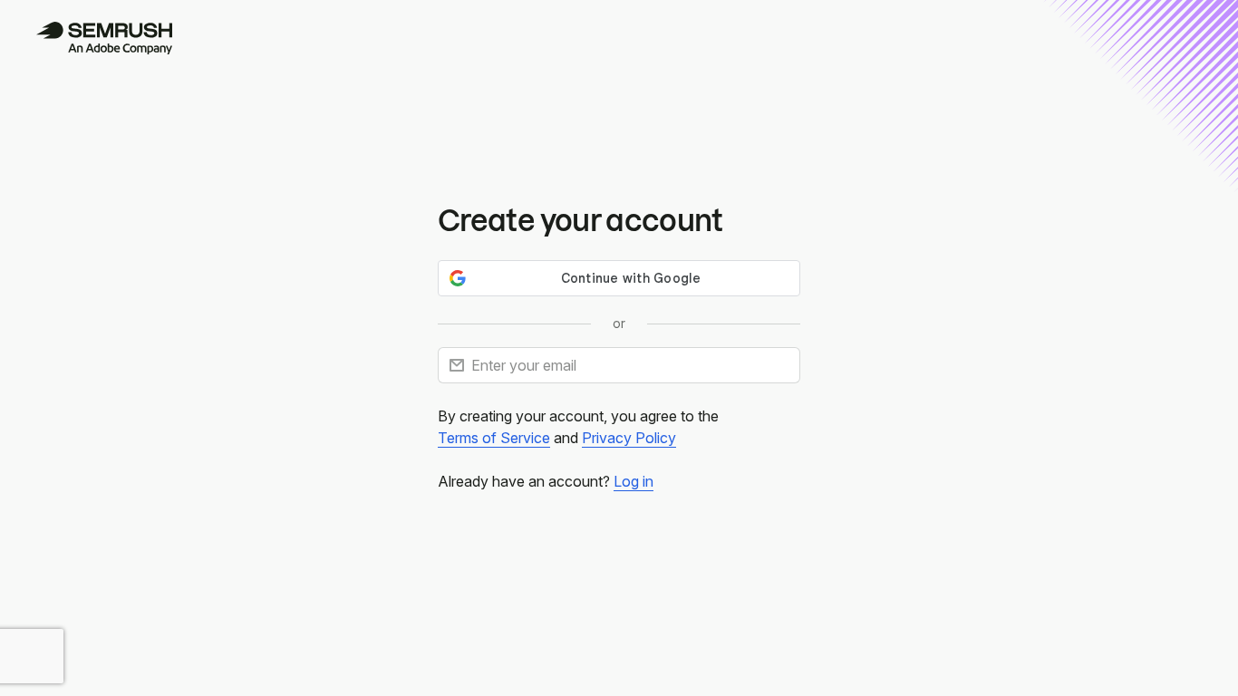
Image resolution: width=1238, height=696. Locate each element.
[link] (494, 438)
